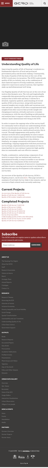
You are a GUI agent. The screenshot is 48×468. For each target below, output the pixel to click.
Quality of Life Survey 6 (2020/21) (13, 220)
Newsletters (6, 419)
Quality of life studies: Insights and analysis (16, 197)
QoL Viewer (5, 386)
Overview (5, 383)
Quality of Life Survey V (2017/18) (13, 205)
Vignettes (5, 364)
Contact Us (5, 288)
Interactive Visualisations (10, 398)
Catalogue (5, 285)
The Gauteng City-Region (10, 261)
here (26, 178)
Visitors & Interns (7, 273)
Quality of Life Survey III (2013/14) (13, 211)
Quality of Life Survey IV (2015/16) (13, 213)
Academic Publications (9, 352)
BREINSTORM (35, 451)
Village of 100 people (8, 404)
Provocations (6, 349)
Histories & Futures (8, 303)
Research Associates (8, 270)
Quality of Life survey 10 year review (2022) (16, 218)
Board (4, 276)
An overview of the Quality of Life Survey (15, 193)
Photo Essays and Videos (9, 361)
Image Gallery (6, 395)
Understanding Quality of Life (11, 321)
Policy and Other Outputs (10, 370)
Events (4, 416)
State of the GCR (7, 392)
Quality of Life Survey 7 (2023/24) (13, 195)
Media (4, 422)
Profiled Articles (7, 355)
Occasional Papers (8, 343)
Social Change (6, 312)
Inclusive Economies (8, 306)
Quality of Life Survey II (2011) (12, 209)
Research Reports (7, 339)
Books (3, 336)
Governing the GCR (8, 300)
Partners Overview (8, 431)
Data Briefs (5, 346)
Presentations (6, 358)
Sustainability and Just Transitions (12, 318)
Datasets (4, 373)
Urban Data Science (8, 324)
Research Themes (7, 297)
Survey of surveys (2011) (10, 215)
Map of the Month (7, 367)
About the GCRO (7, 264)
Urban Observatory (8, 401)
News (3, 413)
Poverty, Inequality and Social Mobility (14, 309)
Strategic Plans (6, 279)
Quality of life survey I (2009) (11, 207)
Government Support (8, 327)
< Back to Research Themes (12, 58)
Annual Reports (7, 282)
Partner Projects (7, 434)
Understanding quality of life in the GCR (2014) (17, 217)
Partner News (6, 437)
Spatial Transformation (9, 315)
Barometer (5, 389)
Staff (3, 267)
